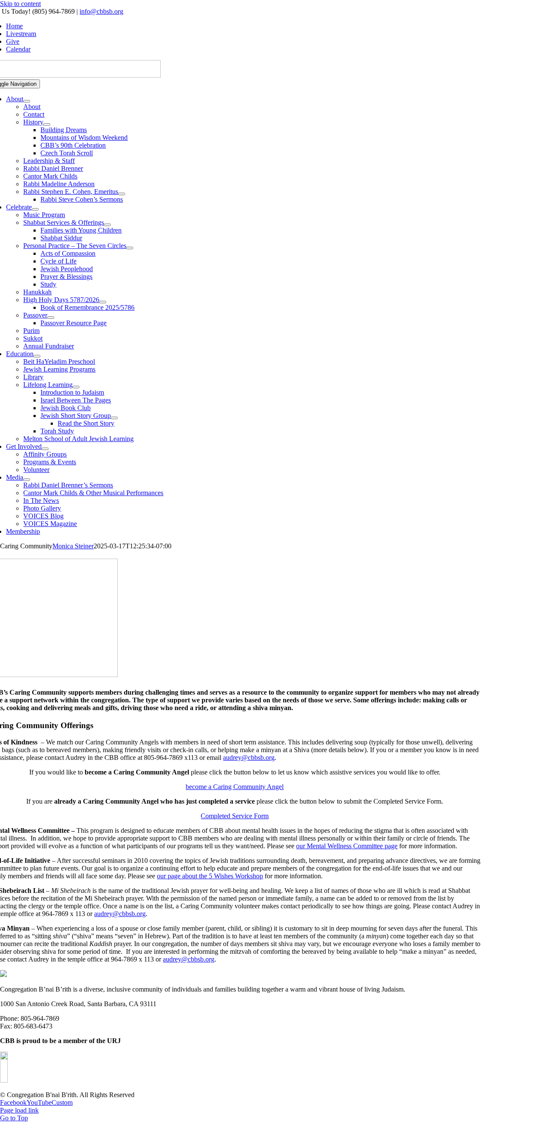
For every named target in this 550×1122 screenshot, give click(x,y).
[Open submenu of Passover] (50, 317)
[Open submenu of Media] (26, 479)
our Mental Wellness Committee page (346, 846)
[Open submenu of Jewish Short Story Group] (114, 418)
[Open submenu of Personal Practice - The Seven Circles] (129, 248)
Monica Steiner (73, 546)
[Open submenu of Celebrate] (35, 209)
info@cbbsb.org (101, 11)
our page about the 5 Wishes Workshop (210, 876)
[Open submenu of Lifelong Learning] (76, 387)
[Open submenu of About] (26, 101)
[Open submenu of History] (46, 124)
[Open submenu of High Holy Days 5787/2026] (102, 302)
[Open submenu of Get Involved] (45, 449)
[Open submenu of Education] (37, 356)
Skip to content (20, 3)
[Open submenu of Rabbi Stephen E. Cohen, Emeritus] (121, 194)
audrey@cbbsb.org (249, 757)
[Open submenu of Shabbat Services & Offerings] (107, 225)
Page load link (19, 1110)
